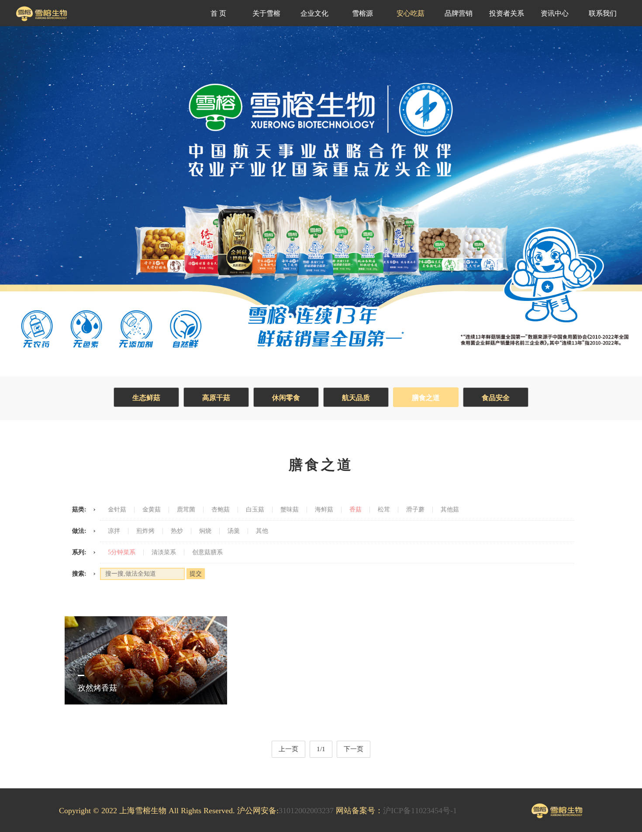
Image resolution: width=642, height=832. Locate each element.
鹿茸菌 (186, 510)
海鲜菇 (324, 510)
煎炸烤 (145, 531)
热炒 (177, 531)
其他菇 (450, 510)
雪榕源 (362, 13)
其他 (262, 531)
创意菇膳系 (207, 552)
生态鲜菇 (146, 397)
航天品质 (356, 397)
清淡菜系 (164, 552)
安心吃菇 (411, 13)
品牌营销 (459, 13)
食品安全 (496, 397)
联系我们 (603, 13)
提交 (196, 573)
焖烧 (205, 531)
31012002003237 (306, 810)
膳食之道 (426, 397)
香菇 (355, 510)
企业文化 (314, 13)
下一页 (353, 749)
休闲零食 (286, 397)
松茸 (384, 510)
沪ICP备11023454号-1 (420, 810)
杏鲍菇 (220, 510)
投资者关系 (506, 13)
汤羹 (234, 531)
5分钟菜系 (121, 552)
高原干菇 (216, 397)
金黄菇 (151, 510)
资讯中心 (555, 13)
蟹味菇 (289, 510)
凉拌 (114, 531)
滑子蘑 (415, 510)
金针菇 (117, 510)
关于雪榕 (266, 13)
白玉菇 (255, 510)
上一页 (288, 749)
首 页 (218, 13)
